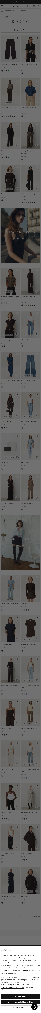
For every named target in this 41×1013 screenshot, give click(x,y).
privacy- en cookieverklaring (12, 987)
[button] (34, 1007)
